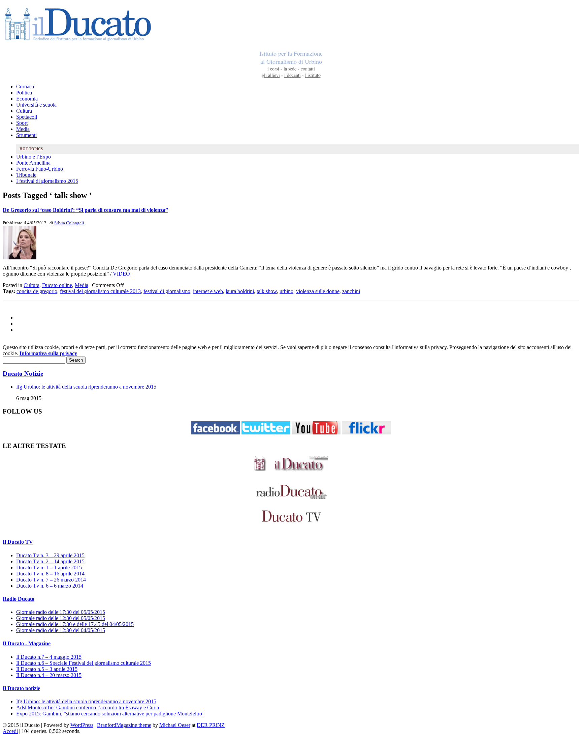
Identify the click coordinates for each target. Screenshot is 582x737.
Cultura (24, 111)
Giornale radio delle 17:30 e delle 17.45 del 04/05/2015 (75, 624)
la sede (290, 68)
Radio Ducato (18, 599)
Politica (24, 92)
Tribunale (26, 175)
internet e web (208, 291)
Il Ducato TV (18, 542)
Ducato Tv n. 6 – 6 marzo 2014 (49, 586)
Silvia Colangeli (69, 222)
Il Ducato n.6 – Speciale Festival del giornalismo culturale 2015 (83, 663)
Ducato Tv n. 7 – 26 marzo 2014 (51, 580)
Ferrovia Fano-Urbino (39, 169)
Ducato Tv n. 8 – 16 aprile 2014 (50, 573)
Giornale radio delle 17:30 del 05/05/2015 (60, 612)
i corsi (273, 68)
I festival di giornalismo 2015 (47, 181)
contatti (308, 68)
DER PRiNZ (211, 725)
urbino (286, 291)
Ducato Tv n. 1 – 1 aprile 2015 (49, 567)
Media (23, 129)
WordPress (81, 725)
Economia (27, 99)
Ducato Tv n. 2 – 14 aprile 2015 (50, 561)
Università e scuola (36, 105)
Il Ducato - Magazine (27, 643)
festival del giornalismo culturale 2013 (100, 291)
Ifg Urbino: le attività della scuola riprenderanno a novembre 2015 (86, 387)
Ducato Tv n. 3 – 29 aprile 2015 (50, 555)
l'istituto (313, 75)
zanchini (351, 291)
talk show (267, 291)
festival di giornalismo (166, 291)
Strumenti (26, 135)
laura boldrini (240, 291)
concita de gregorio (37, 291)
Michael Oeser (174, 725)
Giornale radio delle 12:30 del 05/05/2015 (60, 618)
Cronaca (25, 86)
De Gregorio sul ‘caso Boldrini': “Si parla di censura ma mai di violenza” (85, 210)
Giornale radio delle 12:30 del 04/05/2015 (60, 630)
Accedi (10, 731)
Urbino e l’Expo (33, 157)
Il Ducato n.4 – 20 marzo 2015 (49, 675)
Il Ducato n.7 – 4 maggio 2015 (49, 657)
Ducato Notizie (23, 373)
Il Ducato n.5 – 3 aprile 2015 (46, 669)
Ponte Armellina (33, 163)
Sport (22, 123)
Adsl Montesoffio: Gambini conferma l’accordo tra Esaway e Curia (87, 707)
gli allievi (271, 75)
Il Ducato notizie (21, 688)
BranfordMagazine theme (124, 725)
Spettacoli (26, 117)
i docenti (292, 75)
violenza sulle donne (318, 291)
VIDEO (121, 274)
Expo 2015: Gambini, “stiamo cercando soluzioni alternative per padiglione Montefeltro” (110, 713)
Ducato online (57, 285)
